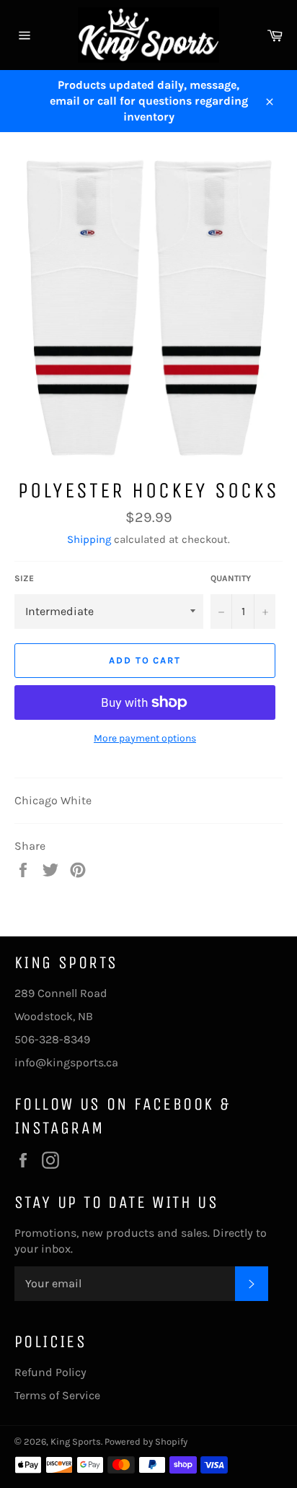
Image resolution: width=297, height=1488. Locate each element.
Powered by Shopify (146, 1441)
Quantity (230, 578)
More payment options (145, 738)
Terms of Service (57, 1395)
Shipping (89, 539)
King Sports (75, 1441)
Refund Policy (50, 1372)
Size (24, 578)
